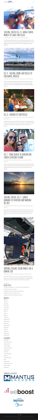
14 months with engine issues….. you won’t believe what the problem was (16, 287)
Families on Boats (21, 37)
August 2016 (6, 327)
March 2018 (6, 304)
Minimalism (6, 355)
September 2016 (7, 325)
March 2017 (6, 315)
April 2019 (5, 300)
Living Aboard (26, 37)
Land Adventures (26, 78)
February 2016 (6, 333)
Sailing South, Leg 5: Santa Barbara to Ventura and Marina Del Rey (17, 200)
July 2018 (5, 302)
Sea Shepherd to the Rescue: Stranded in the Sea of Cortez (14, 291)
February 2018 (6, 305)
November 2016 (6, 321)
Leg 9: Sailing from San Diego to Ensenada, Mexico (18, 74)
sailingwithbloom (7, 37)
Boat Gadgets (6, 340)
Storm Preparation (7, 365)
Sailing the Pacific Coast (7, 118)
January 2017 (6, 317)
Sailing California (31, 117)
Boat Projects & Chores (8, 342)
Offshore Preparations (7, 357)
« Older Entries (6, 283)
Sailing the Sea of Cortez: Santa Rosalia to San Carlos (13, 295)
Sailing (24, 205)
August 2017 (6, 309)
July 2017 (5, 311)
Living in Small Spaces (26, 117)
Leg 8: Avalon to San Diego (15, 114)
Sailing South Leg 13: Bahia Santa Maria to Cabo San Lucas (18, 33)
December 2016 (6, 319)
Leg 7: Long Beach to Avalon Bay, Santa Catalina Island (18, 156)
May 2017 (5, 313)
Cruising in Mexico (16, 37)
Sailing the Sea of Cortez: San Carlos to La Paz (12, 293)
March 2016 (6, 331)
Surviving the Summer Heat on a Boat (10, 289)
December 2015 (6, 335)
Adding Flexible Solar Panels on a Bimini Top (18, 270)
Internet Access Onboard (8, 347)
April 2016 (5, 329)
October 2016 (6, 323)
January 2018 (6, 307)
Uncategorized (6, 161)
